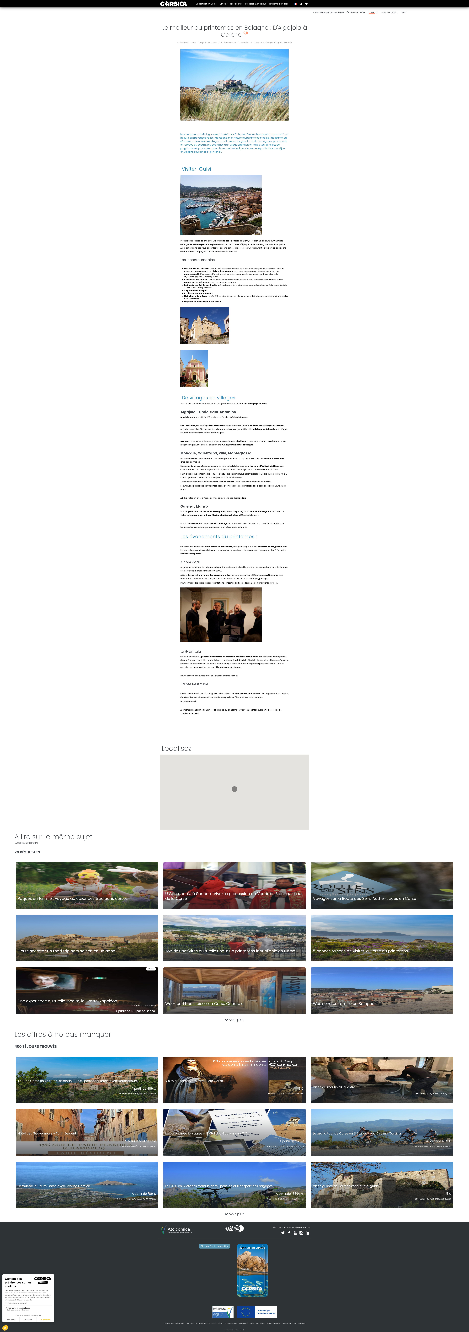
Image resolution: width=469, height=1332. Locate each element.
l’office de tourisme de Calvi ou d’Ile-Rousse (256, 582)
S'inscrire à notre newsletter (214, 1246)
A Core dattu (186, 575)
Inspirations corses (208, 42)
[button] (301, 4)
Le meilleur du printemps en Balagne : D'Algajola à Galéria (266, 42)
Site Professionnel (230, 1323)
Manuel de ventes (215, 1323)
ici (237, 675)
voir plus (236, 1019)
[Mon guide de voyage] (306, 4)
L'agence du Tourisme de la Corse (252, 1323)
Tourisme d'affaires (278, 3)
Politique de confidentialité (174, 1323)
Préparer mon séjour (255, 3)
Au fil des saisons (228, 42)
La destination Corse (206, 3)
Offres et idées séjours (231, 3)
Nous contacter (299, 1323)
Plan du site (287, 1323)
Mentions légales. (273, 1323)
